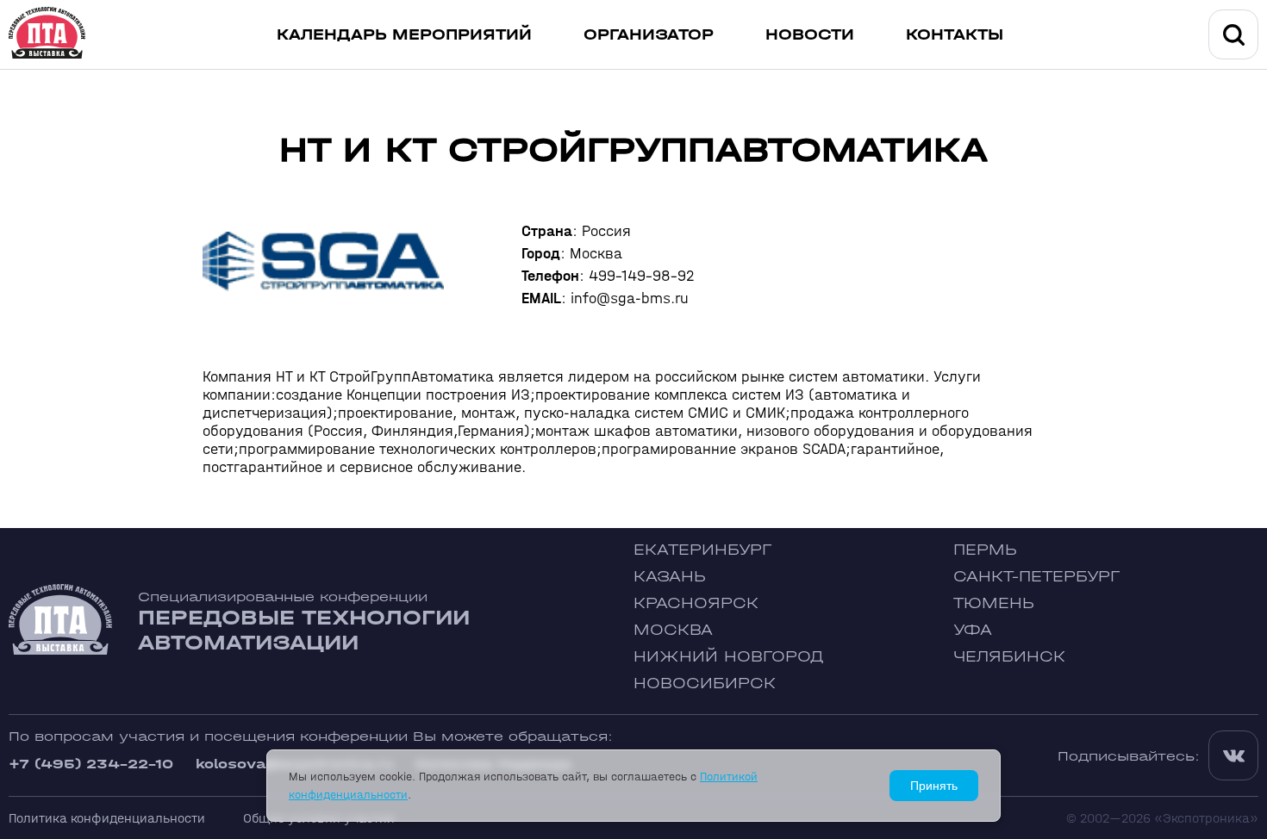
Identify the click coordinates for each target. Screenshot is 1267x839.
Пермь (985, 550)
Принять (934, 785)
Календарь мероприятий (404, 35)
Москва (673, 630)
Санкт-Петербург (1036, 577)
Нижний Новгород (729, 657)
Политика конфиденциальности (107, 818)
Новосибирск (705, 683)
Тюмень (993, 603)
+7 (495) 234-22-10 (91, 763)
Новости (809, 35)
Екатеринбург (702, 550)
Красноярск (696, 603)
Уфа (972, 630)
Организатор (649, 35)
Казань (670, 577)
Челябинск (1009, 657)
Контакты (954, 35)
